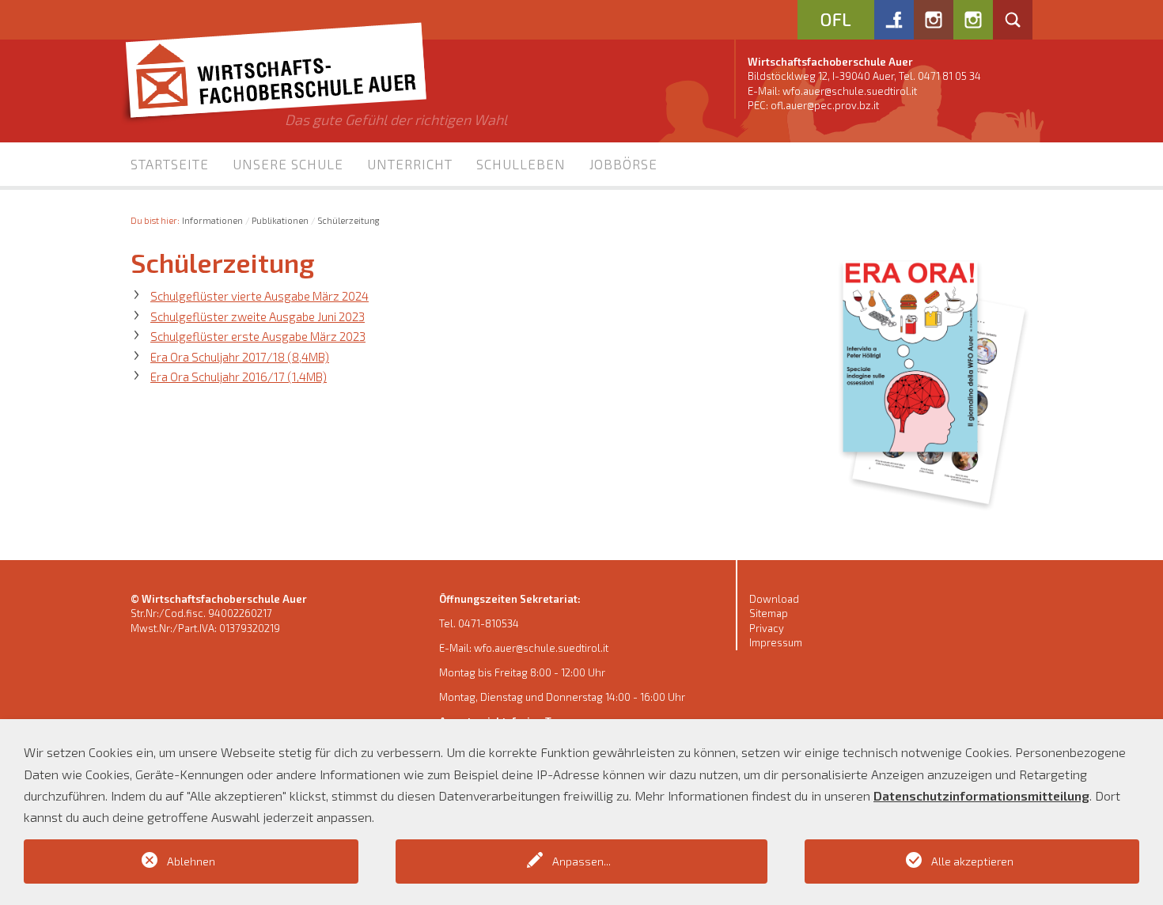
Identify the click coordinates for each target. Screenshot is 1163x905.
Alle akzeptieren (972, 861)
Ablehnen (191, 861)
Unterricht (410, 164)
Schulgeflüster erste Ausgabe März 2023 (258, 336)
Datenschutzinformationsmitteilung (981, 795)
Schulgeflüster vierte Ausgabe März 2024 (259, 296)
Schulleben (521, 164)
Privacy (766, 628)
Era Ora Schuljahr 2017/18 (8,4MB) (239, 357)
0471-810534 (488, 623)
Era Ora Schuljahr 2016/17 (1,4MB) (238, 376)
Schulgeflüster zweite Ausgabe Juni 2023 (257, 316)
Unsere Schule (288, 164)
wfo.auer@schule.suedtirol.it (849, 91)
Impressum (775, 642)
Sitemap (768, 613)
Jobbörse (623, 164)
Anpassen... (581, 861)
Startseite (170, 164)
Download (774, 599)
